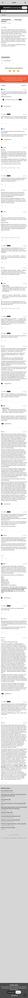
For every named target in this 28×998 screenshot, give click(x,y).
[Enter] (2, 11)
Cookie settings (13, 838)
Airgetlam (5, 535)
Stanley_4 (5, 618)
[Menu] (2, 2)
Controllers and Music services (7, 792)
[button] (1, 8)
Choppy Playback (5, 799)
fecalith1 (4, 27)
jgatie (4, 405)
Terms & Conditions (5, 838)
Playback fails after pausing (7, 827)
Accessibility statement (22, 838)
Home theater (4, 810)
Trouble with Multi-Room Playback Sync (10, 816)
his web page (4, 750)
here (3, 753)
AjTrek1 (4, 147)
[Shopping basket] (25, 2)
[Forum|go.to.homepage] (11, 8)
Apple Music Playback (6, 812)
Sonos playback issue (6, 790)
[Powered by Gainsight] (14, 835)
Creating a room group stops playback (9, 820)
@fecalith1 (3, 150)
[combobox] (14, 11)
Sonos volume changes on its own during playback (12, 803)
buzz (4, 190)
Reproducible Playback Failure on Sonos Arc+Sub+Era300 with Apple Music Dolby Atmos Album (14, 808)
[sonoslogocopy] (14, 2)
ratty (4, 89)
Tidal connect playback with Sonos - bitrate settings (12, 823)
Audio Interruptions (5, 57)
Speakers (4, 15)
